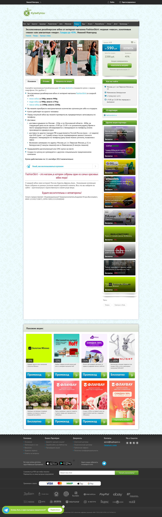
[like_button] (132, 42)
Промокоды (124, 24)
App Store (52, 463)
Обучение (69, 24)
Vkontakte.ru (130, 443)
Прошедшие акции (53, 448)
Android (69, 88)
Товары (77, 24)
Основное (32, 81)
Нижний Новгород (32, 2)
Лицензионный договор (83, 445)
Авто (61, 24)
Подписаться (55, 510)
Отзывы (46, 81)
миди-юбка (34, 101)
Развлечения (53, 24)
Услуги (91, 24)
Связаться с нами (110, 445)
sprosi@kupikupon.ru (112, 442)
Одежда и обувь (120, 305)
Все (24, 24)
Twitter (134, 443)
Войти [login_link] (112, 2)
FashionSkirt (81, 93)
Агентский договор (81, 442)
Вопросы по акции (64, 81)
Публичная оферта (81, 448)
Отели (110, 24)
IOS (60, 88)
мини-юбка (34, 98)
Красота (35, 24)
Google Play (65, 463)
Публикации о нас (31, 445)
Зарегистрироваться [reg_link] (129, 2)
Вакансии (28, 448)
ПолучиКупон (100, 24)
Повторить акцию (119, 65)
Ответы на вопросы (32, 453)
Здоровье (43, 24)
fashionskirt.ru (111, 115)
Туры (84, 24)
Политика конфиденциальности (86, 450)
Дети (116, 24)
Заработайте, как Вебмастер (56, 445)
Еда (28, 24)
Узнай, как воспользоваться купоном (47, 166)
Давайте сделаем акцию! (55, 442)
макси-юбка (34, 104)
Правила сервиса (31, 450)
